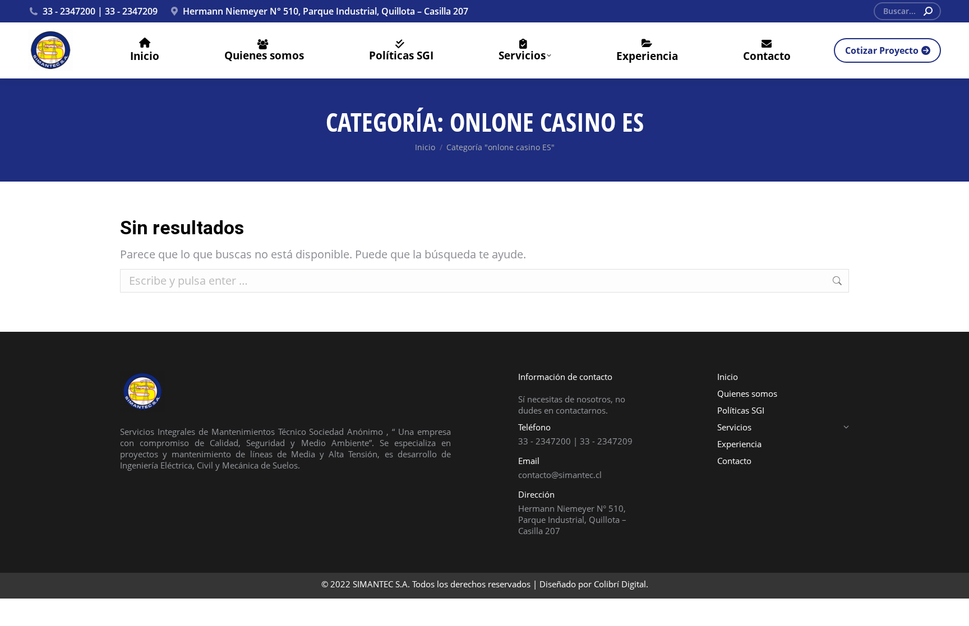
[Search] (928, 11)
